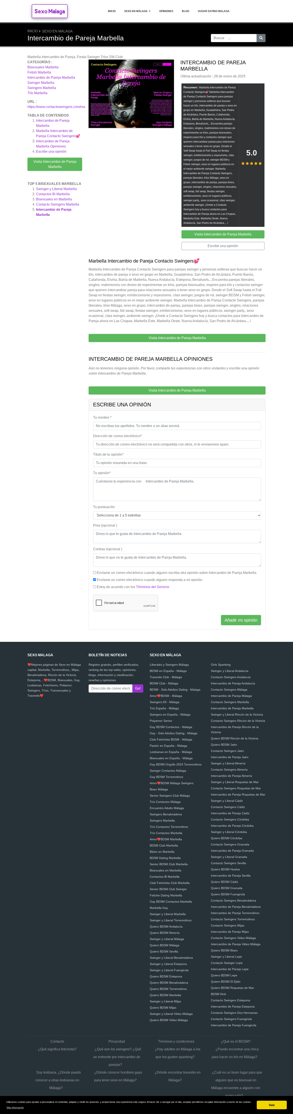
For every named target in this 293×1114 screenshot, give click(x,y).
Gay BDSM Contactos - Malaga (171, 727)
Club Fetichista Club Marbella (170, 883)
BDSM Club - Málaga (164, 683)
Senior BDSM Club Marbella (169, 864)
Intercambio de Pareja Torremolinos (235, 913)
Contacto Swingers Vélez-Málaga (233, 938)
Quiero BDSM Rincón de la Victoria (234, 738)
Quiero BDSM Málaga (164, 945)
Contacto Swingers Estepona (230, 1000)
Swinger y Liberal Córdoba (229, 832)
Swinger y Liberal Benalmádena (171, 957)
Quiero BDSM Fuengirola (228, 894)
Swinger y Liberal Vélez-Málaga (171, 1014)
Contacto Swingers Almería (229, 769)
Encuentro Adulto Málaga (167, 808)
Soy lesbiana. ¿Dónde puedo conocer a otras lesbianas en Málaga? (58, 1080)
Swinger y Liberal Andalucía (229, 671)
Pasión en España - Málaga (168, 745)
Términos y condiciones (176, 1041)
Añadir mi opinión (241, 620)
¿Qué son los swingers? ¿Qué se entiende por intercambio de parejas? (117, 1056)
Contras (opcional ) (107, 549)
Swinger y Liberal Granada (229, 857)
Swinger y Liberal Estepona (168, 964)
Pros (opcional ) (105, 525)
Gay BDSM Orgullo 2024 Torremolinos (176, 764)
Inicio (112, 11)
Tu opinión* (101, 473)
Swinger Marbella (40, 83)
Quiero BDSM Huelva (225, 869)
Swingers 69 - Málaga (164, 702)
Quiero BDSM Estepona (166, 976)
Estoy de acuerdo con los (133, 587)
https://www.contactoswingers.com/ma (56, 107)
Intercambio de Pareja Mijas (230, 931)
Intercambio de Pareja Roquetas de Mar (238, 794)
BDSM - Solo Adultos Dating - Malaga (175, 689)
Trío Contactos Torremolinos (169, 826)
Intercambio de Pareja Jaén (229, 757)
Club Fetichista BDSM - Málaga (171, 739)
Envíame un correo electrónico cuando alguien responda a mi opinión (149, 580)
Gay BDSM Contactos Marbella (171, 901)
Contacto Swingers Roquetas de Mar (236, 788)
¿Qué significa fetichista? (57, 1049)
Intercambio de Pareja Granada (232, 850)
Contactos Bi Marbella (53, 194)
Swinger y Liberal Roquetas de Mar (235, 782)
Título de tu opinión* (108, 454)
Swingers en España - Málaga (170, 714)
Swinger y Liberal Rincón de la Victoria (237, 714)
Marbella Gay (159, 908)
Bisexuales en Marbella (54, 199)
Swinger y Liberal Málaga (167, 939)
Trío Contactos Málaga (165, 802)
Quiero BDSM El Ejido (225, 981)
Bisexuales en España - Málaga (171, 758)
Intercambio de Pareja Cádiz (230, 813)
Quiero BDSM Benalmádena (169, 982)
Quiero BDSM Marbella (165, 995)
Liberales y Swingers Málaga (169, 664)
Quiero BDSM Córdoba (226, 838)
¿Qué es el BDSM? (236, 1041)
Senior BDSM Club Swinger (168, 889)
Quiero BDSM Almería (165, 932)
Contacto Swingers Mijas (227, 925)
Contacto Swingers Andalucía (231, 677)
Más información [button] (15, 1107)
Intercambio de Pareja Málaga (231, 696)
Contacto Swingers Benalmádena (233, 900)
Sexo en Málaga (136, 11)
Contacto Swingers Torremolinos (233, 919)
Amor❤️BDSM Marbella (166, 839)
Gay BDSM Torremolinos (166, 777)
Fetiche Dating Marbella (166, 895)
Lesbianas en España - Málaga (171, 752)
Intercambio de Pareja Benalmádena (236, 906)
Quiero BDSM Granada (226, 888)
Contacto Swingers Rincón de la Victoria (238, 720)
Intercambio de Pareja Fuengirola (233, 1025)
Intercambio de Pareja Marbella (51, 77)
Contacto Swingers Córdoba (230, 819)
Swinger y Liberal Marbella (56, 189)
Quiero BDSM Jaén (224, 744)
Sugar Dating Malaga (214, 11)
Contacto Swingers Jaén (227, 751)
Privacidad (117, 1041)
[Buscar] (261, 38)
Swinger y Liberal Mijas (165, 1001)
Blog (185, 11)
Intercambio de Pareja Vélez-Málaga (235, 944)
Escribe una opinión (51, 151)
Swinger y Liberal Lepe (226, 956)
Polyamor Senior (161, 720)
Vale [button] (272, 1105)
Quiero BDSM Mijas (163, 1007)
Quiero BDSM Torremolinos (168, 989)
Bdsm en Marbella (162, 851)
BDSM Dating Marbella (165, 858)
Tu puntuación (104, 507)
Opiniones (166, 11)
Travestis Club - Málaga (166, 677)
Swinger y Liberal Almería (228, 763)
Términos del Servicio (152, 587)
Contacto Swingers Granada (230, 844)
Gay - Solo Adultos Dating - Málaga (173, 733)
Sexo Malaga (49, 11)
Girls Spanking (221, 664)
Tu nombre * (102, 417)
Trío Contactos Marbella (166, 833)
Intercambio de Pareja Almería (231, 775)
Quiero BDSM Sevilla (164, 951)
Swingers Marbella (41, 88)
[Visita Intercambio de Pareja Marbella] (131, 94)
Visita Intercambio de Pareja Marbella (54, 164)
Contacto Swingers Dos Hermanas (234, 1012)
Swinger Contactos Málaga (168, 770)
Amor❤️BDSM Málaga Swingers (171, 783)
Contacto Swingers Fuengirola (231, 1019)
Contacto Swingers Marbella (57, 204)
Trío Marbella (37, 93)
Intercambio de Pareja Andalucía (233, 683)
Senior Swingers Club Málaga (170, 795)
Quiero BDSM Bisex (224, 950)
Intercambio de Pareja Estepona (233, 1006)
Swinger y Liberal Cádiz (227, 800)
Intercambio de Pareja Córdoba (232, 825)
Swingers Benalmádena (166, 814)
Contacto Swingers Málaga (229, 689)
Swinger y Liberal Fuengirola (169, 970)
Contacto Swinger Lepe (227, 963)
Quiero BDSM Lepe (224, 975)
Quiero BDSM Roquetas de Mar (232, 988)
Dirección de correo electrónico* (117, 436)
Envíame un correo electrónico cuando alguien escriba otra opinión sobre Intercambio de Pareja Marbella (176, 573)
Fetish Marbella (39, 72)
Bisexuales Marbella (43, 67)
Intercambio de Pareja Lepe (230, 969)
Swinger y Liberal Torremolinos (171, 920)
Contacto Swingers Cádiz (228, 807)
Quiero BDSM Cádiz (224, 882)
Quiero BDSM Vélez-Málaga (169, 1020)
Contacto (57, 1041)
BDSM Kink (218, 994)
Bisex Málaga (159, 789)
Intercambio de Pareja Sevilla (231, 875)
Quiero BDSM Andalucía (166, 926)
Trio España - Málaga (164, 708)
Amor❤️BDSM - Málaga (166, 696)
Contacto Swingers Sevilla (228, 863)
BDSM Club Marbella (164, 845)
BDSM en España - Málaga (168, 671)
